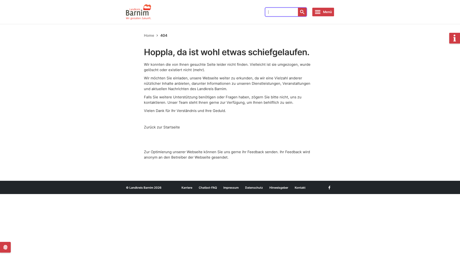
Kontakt (300, 187)
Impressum (231, 187)
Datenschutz (254, 187)
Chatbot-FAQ (208, 187)
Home (149, 35)
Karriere (186, 187)
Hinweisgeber (278, 187)
